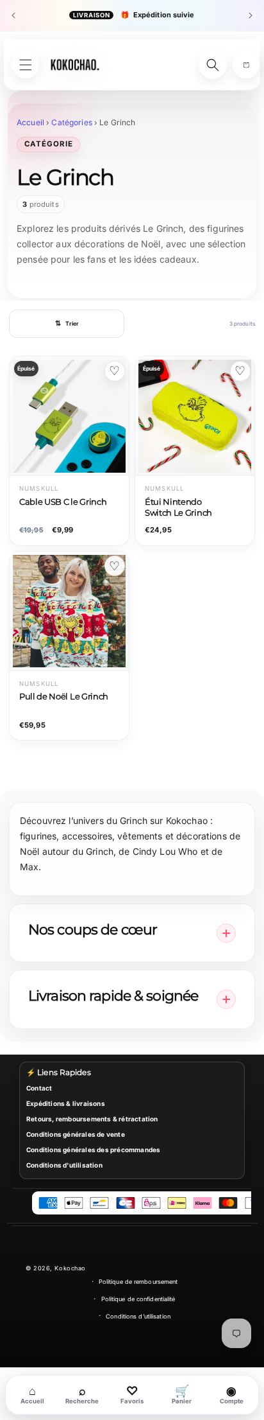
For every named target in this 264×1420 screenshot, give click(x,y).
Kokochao (69, 1268)
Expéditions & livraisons (65, 1103)
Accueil (30, 122)
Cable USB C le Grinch (62, 502)
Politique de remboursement (138, 1281)
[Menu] (25, 64)
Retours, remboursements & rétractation (92, 1119)
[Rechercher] (213, 65)
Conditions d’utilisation (138, 1316)
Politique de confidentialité (138, 1298)
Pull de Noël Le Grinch (63, 696)
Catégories (71, 122)
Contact (39, 1088)
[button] (246, 64)
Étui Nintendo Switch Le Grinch (178, 507)
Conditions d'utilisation (64, 1165)
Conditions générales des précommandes (93, 1149)
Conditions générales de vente (75, 1134)
